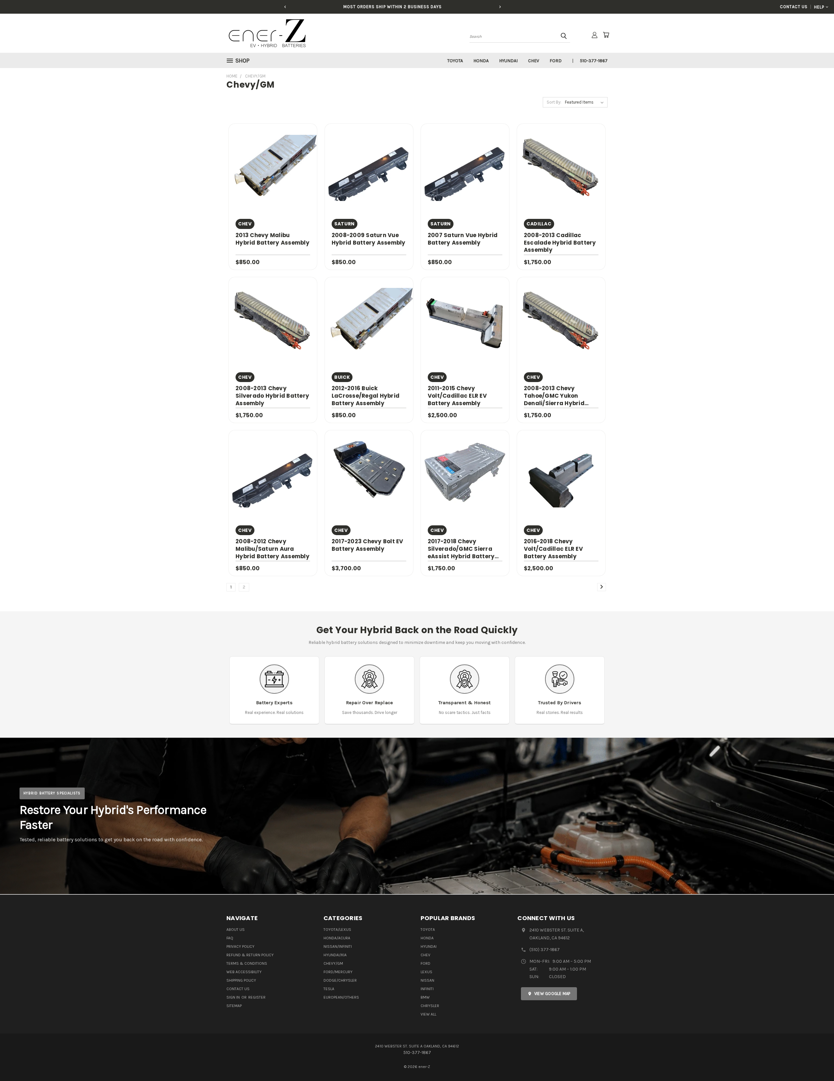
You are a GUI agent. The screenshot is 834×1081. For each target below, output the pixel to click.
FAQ (229, 938)
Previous (817, 1061)
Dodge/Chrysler (340, 980)
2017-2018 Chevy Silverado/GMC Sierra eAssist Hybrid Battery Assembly (461, 549)
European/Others (341, 997)
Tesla (329, 989)
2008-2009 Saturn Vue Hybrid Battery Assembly (369, 239)
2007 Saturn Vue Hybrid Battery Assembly (463, 239)
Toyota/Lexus (337, 929)
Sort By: (554, 102)
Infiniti (427, 989)
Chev (533, 61)
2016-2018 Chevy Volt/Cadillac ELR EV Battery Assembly (553, 549)
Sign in (233, 997)
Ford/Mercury (338, 972)
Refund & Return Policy (250, 955)
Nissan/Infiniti (338, 946)
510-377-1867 (594, 61)
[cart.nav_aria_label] (606, 35)
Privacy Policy (240, 946)
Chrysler (430, 1005)
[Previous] (285, 7)
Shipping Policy (241, 980)
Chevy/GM (333, 963)
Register (257, 997)
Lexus (426, 972)
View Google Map (552, 993)
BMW (425, 997)
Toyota (455, 61)
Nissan (427, 980)
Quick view (273, 154)
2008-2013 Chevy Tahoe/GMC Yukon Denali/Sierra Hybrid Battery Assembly (554, 396)
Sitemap (234, 1005)
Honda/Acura (337, 938)
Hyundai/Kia (335, 955)
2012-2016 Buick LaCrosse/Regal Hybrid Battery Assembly (365, 396)
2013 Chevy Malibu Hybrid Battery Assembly (272, 239)
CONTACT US (793, 6)
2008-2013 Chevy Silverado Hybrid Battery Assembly (272, 396)
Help (819, 7)
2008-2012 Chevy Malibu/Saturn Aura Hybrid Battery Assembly (272, 549)
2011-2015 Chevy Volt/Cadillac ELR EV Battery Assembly (457, 396)
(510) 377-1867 (544, 949)
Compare (271, 167)
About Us (235, 929)
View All (428, 1014)
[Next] (500, 7)
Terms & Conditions (246, 963)
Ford (556, 61)
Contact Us (238, 989)
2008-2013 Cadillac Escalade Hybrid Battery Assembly (560, 243)
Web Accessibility (244, 972)
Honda (481, 61)
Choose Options (273, 179)
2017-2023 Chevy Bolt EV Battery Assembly (367, 545)
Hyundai (508, 61)
